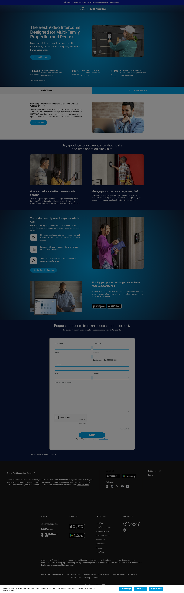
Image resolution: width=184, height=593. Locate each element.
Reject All (140, 588)
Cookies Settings (125, 588)
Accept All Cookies (156, 588)
